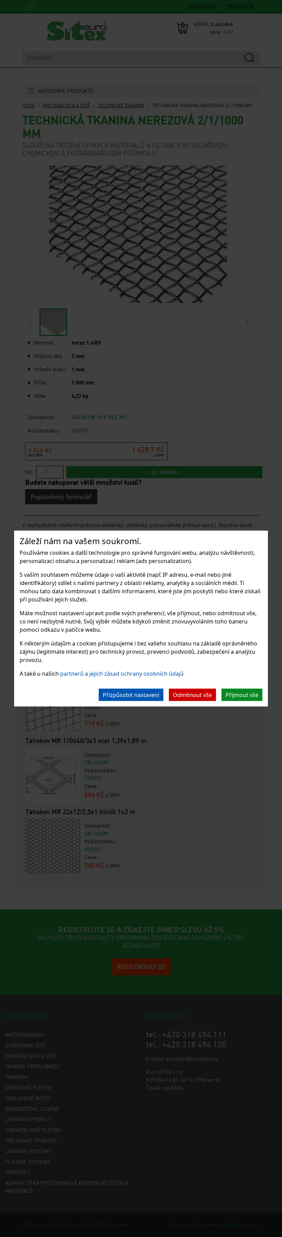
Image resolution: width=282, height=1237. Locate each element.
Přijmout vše (242, 695)
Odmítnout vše (192, 695)
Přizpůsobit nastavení (131, 695)
